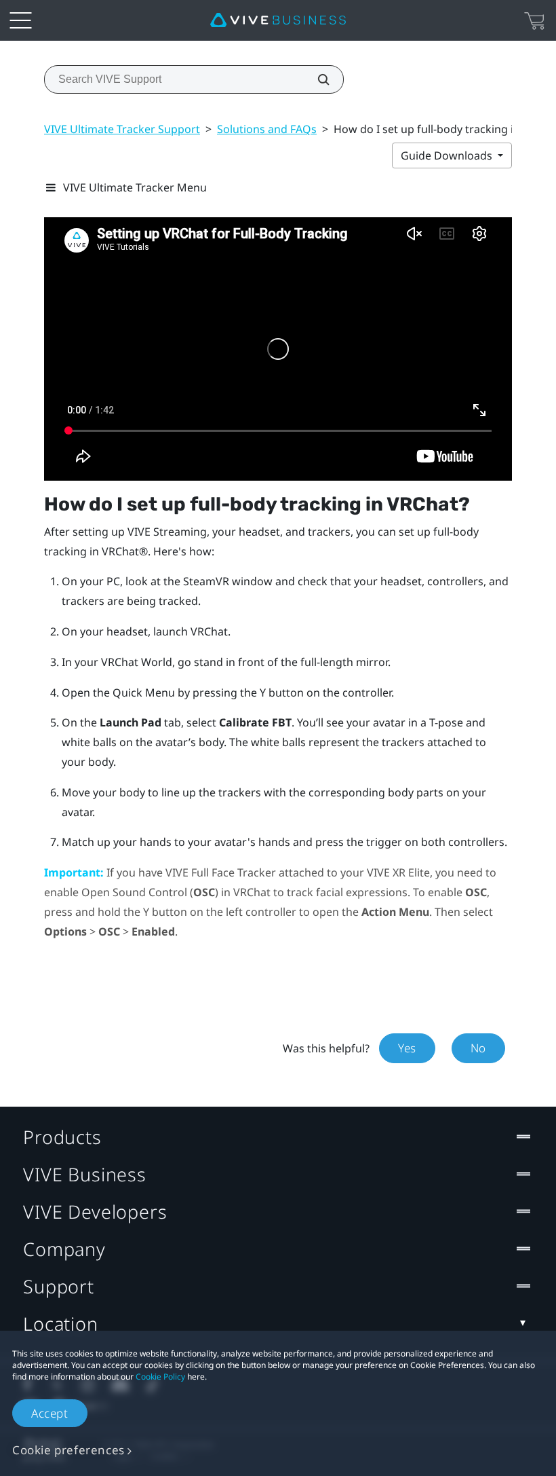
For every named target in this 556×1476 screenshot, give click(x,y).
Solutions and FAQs (267, 129)
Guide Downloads (448, 155)
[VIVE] (278, 20)
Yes (407, 1048)
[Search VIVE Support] (316, 79)
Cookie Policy (160, 1376)
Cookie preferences (68, 1450)
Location (60, 1323)
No (478, 1048)
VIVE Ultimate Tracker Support (122, 129)
